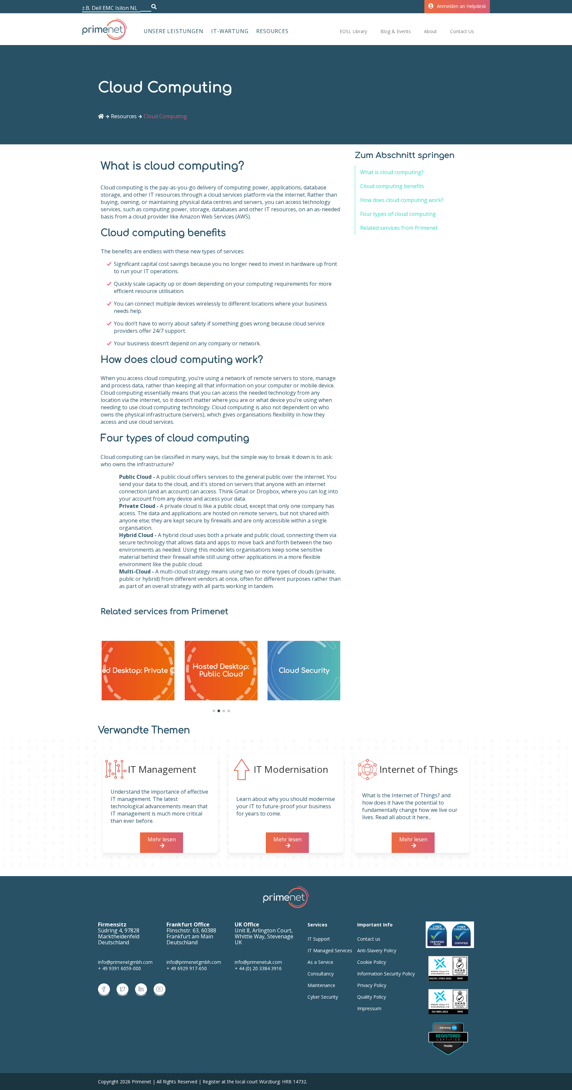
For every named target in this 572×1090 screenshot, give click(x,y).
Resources (272, 31)
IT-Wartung (229, 31)
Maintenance (321, 985)
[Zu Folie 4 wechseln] (228, 711)
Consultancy (321, 973)
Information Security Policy (386, 973)
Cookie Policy (371, 962)
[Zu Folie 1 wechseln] (214, 711)
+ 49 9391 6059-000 (119, 968)
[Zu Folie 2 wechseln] (218, 711)
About (430, 31)
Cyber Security (323, 997)
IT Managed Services (330, 950)
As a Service (320, 962)
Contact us (368, 939)
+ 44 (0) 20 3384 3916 (258, 968)
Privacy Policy (371, 985)
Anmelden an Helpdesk (461, 6)
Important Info (375, 924)
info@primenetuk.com (258, 962)
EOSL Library (353, 31)
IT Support (319, 939)
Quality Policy (371, 997)
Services (317, 924)
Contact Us (462, 31)
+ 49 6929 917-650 (187, 968)
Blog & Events (395, 31)
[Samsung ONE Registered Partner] (448, 1039)
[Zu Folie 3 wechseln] (223, 711)
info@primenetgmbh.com (125, 962)
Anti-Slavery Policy (376, 950)
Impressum (369, 1008)
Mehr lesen (162, 839)
